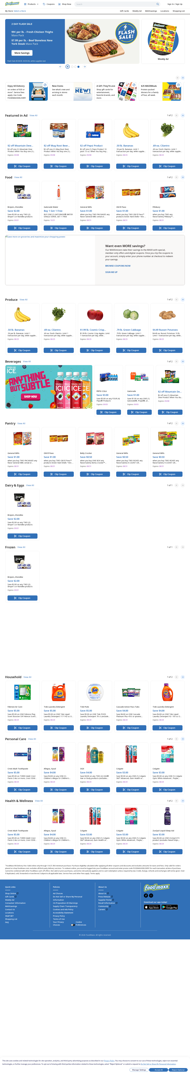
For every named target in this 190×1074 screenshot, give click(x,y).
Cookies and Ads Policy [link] (63, 827)
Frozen (10, 531)
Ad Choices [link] (58, 811)
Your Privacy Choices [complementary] (69, 841)
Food (8, 169)
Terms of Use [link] (59, 837)
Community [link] (103, 824)
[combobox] (117, 4)
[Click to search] (158, 4)
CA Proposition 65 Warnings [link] (65, 821)
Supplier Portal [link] (105, 818)
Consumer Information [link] (15, 821)
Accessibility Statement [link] (63, 830)
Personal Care (15, 657)
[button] (22, 137)
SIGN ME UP (111, 264)
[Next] (183, 78)
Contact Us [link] (10, 827)
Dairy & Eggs (14, 469)
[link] (12, 4)
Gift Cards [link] (9, 814)
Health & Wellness (19, 719)
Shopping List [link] (11, 837)
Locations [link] (9, 830)
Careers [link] (101, 827)
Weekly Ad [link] (9, 818)
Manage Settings (139, 1070)
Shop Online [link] (10, 811)
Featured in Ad (16, 107)
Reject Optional (178, 1070)
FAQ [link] (7, 840)
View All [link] (33, 107)
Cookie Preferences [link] (81, 841)
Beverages (13, 345)
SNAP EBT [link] (9, 834)
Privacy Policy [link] (59, 834)
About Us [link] (102, 811)
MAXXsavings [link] (11, 824)
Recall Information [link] (106, 821)
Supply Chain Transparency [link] (65, 824)
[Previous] (178, 78)
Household (13, 595)
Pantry (10, 407)
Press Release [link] (104, 814)
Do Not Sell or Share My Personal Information (158, 1064)
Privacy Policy (109, 1061)
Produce (11, 283)
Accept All (159, 1070)
